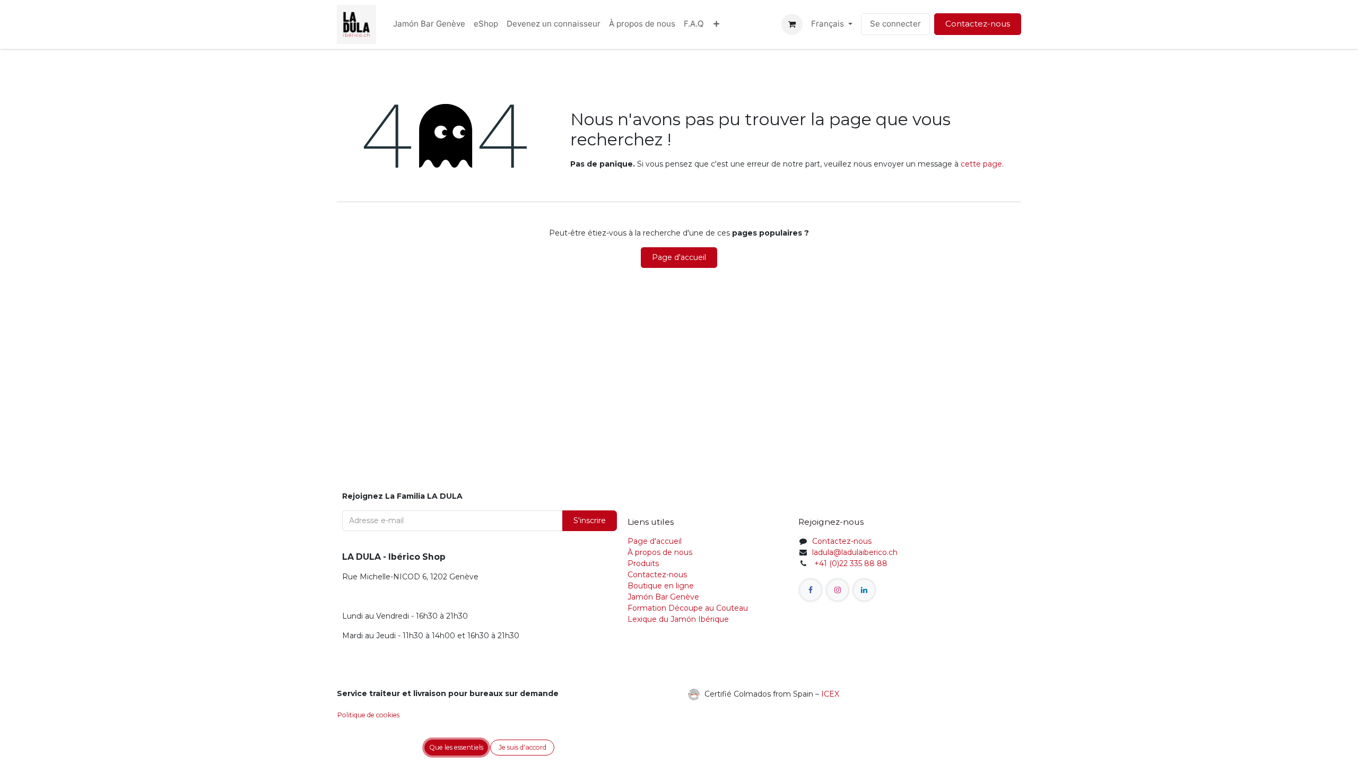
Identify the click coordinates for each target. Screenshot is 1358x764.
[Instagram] (837, 590)
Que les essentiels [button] (456, 747)
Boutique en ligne (661, 586)
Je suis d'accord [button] (522, 747)
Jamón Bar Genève (663, 597)
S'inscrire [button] (589, 520)
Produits (643, 563)
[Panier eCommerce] (792, 24)
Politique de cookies (368, 715)
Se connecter (895, 24)
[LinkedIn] (864, 590)
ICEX (830, 693)
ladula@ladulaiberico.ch (855, 552)
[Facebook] (810, 590)
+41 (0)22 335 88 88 (849, 563)
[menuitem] (429, 24)
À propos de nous (660, 552)
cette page (981, 164)
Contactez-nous (977, 24)
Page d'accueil (679, 257)
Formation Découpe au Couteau (689, 608)
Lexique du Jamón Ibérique (678, 619)
